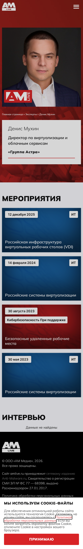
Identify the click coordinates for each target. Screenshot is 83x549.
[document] (41, 274)
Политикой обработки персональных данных (38, 518)
